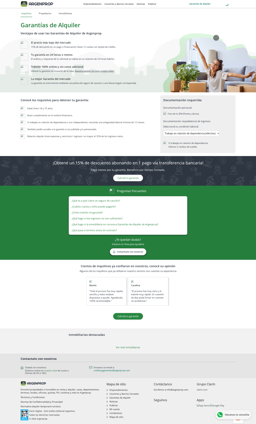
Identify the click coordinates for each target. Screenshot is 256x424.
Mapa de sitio (116, 416)
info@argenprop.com (177, 389)
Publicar (152, 4)
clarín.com (202, 389)
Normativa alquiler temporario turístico (41, 406)
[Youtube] (165, 406)
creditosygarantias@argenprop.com (112, 370)
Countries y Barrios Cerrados (119, 4)
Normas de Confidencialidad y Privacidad (42, 401)
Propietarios (45, 13)
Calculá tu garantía (128, 178)
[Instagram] (161, 406)
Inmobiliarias (65, 13)
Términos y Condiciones (33, 397)
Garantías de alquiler (200, 3)
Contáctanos (115, 413)
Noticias (141, 4)
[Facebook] (156, 406)
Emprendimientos (92, 4)
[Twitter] (170, 406)
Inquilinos (26, 13)
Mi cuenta (114, 409)
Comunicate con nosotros (130, 251)
